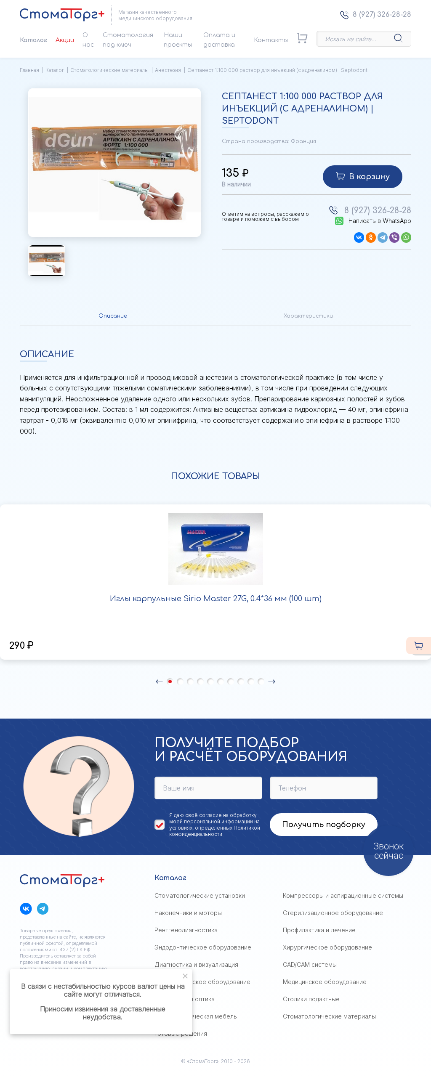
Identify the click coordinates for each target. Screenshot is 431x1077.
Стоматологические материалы (109, 70)
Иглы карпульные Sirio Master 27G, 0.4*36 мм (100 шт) (216, 598)
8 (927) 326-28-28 (382, 15)
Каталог (33, 40)
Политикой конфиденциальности (214, 831)
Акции (65, 40)
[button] (159, 681)
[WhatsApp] (406, 237)
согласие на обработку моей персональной (213, 818)
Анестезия (168, 70)
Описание (112, 316)
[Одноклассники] (371, 237)
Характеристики (308, 316)
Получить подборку (323, 824)
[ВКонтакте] (359, 237)
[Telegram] (383, 237)
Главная (29, 70)
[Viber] (394, 237)
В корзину (369, 176)
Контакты (271, 40)
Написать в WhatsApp (380, 221)
